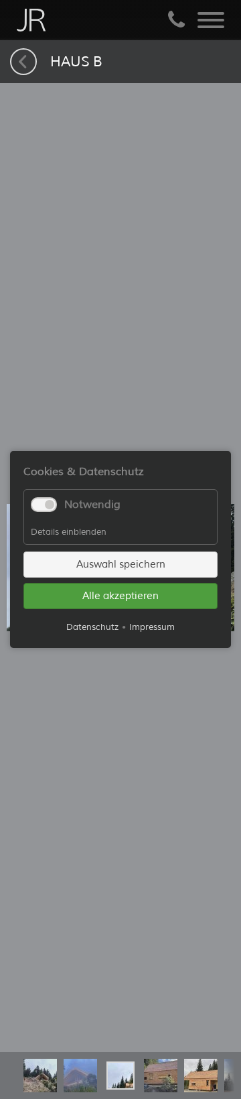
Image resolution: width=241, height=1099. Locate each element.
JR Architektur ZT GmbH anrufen (176, 20)
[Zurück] (23, 61)
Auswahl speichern (120, 564)
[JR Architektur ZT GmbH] (31, 20)
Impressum (152, 627)
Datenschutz (92, 627)
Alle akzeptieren (120, 596)
